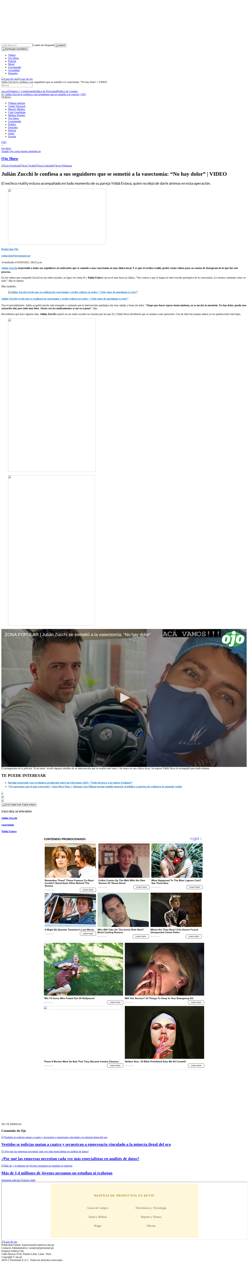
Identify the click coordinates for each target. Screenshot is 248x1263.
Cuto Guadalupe (17, 112)
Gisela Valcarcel (16, 106)
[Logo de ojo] (9, 79)
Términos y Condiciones (21, 91)
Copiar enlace (28, 804)
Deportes (13, 73)
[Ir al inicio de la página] (9, 1118)
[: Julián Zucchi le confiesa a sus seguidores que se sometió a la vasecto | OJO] (43, 94)
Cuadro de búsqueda (43, 45)
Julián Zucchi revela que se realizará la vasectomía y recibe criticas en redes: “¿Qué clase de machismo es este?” (65, 298)
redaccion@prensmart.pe (15, 255)
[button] (124, 697)
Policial (12, 61)
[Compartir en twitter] (28, 165)
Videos (12, 55)
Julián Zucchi (9, 818)
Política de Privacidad (45, 91)
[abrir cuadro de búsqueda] (60, 45)
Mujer (11, 64)
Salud (11, 133)
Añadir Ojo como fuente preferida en (21, 151)
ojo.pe (4, 91)
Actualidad (14, 70)
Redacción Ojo (9, 249)
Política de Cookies (67, 91)
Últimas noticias (16, 103)
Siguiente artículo (10, 1180)
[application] (124, 698)
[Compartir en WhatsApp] (62, 165)
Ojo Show (13, 58)
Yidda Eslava (9, 831)
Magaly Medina (16, 109)
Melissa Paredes (16, 115)
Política (12, 124)
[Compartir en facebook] (10, 165)
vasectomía (7, 824)
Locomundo (14, 67)
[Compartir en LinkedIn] (44, 165)
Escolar (12, 136)
